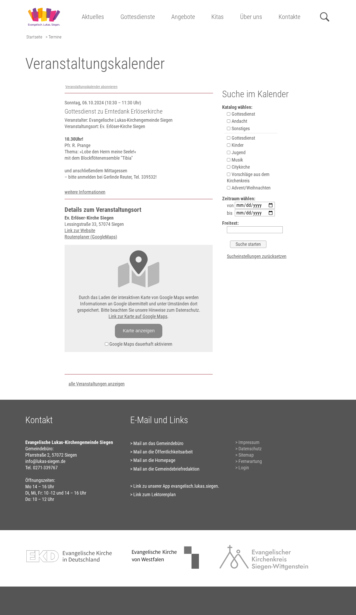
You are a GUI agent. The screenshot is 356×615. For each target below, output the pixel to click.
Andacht (239, 121)
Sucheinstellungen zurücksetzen (256, 256)
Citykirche (240, 167)
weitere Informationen (85, 192)
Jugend (238, 152)
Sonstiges (240, 128)
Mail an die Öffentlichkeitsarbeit (163, 452)
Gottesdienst (243, 114)
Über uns (251, 17)
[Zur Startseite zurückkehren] (43, 6)
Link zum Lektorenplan (154, 494)
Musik (237, 160)
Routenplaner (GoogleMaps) (91, 237)
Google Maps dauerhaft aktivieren (140, 344)
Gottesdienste (137, 17)
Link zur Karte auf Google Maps (138, 316)
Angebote (183, 17)
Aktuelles (93, 17)
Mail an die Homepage (154, 460)
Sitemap (246, 455)
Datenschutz (250, 448)
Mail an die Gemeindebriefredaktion (166, 469)
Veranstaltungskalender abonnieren (91, 87)
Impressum (249, 442)
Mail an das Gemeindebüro (158, 443)
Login (243, 467)
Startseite (34, 37)
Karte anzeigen (139, 330)
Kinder (237, 145)
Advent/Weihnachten (251, 188)
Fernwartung (250, 461)
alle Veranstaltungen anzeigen (97, 384)
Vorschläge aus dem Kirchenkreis (248, 177)
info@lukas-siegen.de (45, 461)
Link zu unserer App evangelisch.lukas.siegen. (176, 486)
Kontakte (289, 17)
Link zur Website (80, 230)
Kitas (217, 17)
